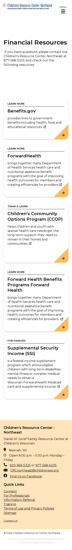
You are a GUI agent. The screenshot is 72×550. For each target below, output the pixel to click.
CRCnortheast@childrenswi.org (34, 470)
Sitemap (10, 513)
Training (10, 504)
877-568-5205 (46, 465)
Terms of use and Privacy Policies (29, 508)
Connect (10, 491)
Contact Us (10, 520)
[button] (63, 10)
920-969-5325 (20, 465)
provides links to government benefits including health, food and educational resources (34, 122)
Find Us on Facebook (26, 476)
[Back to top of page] (64, 541)
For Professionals (17, 495)
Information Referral (19, 500)
